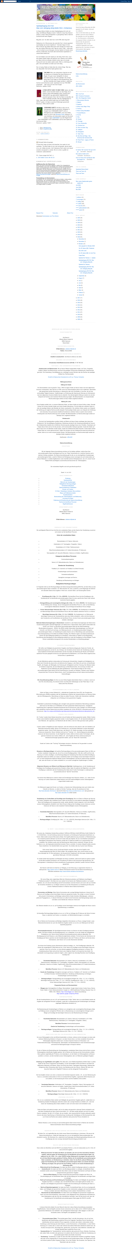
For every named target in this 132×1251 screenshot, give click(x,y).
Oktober (81, 243)
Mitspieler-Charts (60, 114)
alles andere (79, 86)
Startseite (55, 213)
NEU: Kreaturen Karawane (83, 96)
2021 (78, 229)
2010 (78, 314)
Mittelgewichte (47, 127)
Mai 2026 (78, 189)
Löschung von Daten (67, 498)
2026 (78, 217)
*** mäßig (78, 201)
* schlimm (78, 197)
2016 (78, 300)
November (81, 241)
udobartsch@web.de (70, 349)
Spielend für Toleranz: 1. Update (87, 258)
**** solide (78, 203)
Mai (80, 285)
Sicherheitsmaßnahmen (68, 485)
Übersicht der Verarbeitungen (67, 482)
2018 (78, 237)
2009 (78, 317)
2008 (78, 319)
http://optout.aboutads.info (62, 792)
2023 (78, 225)
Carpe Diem (82, 255)
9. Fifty (78, 117)
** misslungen (79, 199)
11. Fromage (79, 121)
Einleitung (67, 478)
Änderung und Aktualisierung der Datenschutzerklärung (68, 500)
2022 (78, 227)
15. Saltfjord (79, 129)
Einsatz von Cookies (67, 489)
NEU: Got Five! (80, 94)
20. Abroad (78, 142)
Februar (81, 292)
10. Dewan (78, 119)
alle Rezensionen (80, 84)
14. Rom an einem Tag (82, 127)
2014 (78, 305)
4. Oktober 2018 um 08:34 (45, 157)
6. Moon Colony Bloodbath (83, 110)
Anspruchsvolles (47, 129)
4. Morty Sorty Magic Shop (83, 106)
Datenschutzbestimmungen (43, 174)
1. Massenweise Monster (82, 100)
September (81, 275)
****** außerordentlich (81, 208)
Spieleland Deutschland (82, 169)
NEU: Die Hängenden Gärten (83, 98)
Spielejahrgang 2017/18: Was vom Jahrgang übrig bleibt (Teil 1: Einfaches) (54, 27)
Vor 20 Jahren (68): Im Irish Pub (87, 253)
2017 (78, 297)
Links (77, 76)
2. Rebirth (78, 102)
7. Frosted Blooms (80, 113)
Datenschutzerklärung (81, 74)
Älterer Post (70, 213)
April (80, 287)
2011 (78, 312)
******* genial (79, 210)
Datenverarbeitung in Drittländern (67, 487)
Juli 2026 (78, 185)
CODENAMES (56, 117)
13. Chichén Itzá (80, 125)
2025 (78, 220)
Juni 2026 (78, 187)
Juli (80, 280)
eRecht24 (69, 437)
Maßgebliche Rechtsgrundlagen (68, 484)
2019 (78, 234)
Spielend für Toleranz (84, 264)
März (80, 290)
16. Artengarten (80, 131)
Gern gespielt (45, 133)
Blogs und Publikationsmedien (68, 493)
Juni (80, 283)
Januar (80, 295)
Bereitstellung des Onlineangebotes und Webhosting (67, 496)
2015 (78, 302)
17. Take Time (79, 134)
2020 (78, 232)
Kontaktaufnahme (67, 494)
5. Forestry (79, 108)
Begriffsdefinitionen (68, 504)
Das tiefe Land (82, 250)
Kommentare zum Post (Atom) (50, 216)
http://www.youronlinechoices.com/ (75, 791)
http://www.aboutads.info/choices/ (47, 791)
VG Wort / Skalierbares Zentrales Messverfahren (67, 491)
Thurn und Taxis (80, 173)
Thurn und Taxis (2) (81, 171)
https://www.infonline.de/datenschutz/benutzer (72, 871)
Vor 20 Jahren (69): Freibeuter (86, 248)
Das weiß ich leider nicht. (82, 153)
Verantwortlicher (68, 480)
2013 (78, 307)
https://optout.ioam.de (53, 869)
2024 (78, 222)
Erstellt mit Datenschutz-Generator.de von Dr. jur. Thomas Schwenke (66, 377)
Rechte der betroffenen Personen (67, 502)
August (80, 278)
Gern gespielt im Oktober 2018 (87, 246)
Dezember (81, 239)
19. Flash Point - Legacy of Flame (85, 140)
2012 (78, 309)
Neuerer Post (39, 213)
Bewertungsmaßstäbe (81, 51)
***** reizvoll (79, 205)
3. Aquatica (79, 104)
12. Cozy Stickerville (81, 123)
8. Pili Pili (78, 115)
